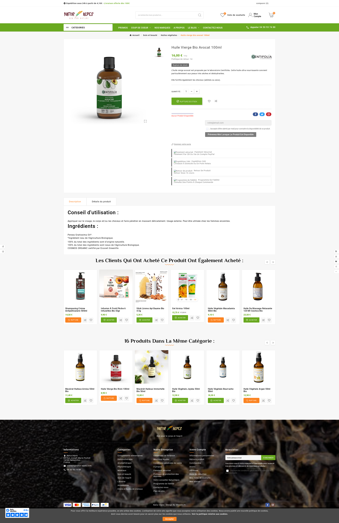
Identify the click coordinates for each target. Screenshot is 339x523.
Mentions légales (161, 459)
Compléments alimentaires (130, 456)
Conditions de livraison (164, 456)
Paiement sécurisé (162, 470)
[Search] (199, 15)
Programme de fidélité (163, 484)
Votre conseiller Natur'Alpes (166, 480)
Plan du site (159, 491)
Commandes (195, 463)
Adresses (193, 470)
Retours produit (196, 459)
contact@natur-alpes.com (79, 466)
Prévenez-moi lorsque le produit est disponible (231, 134)
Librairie (121, 481)
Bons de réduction (198, 474)
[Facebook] (267, 505)
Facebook (255, 114)
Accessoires (123, 485)
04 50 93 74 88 (74, 470)
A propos (157, 467)
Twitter (262, 114)
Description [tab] (75, 201)
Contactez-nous (160, 487)
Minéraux (122, 470)
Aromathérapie (125, 463)
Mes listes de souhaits (199, 478)
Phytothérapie (124, 467)
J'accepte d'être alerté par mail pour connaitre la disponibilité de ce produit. (240, 129)
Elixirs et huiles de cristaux (130, 489)
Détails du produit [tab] (101, 201)
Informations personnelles (201, 456)
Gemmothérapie (125, 459)
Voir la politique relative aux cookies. (210, 514)
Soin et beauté (124, 474)
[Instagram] (273, 505)
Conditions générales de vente (167, 463)
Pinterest (268, 114)
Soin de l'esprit (124, 478)
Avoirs (192, 467)
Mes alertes (194, 481)
